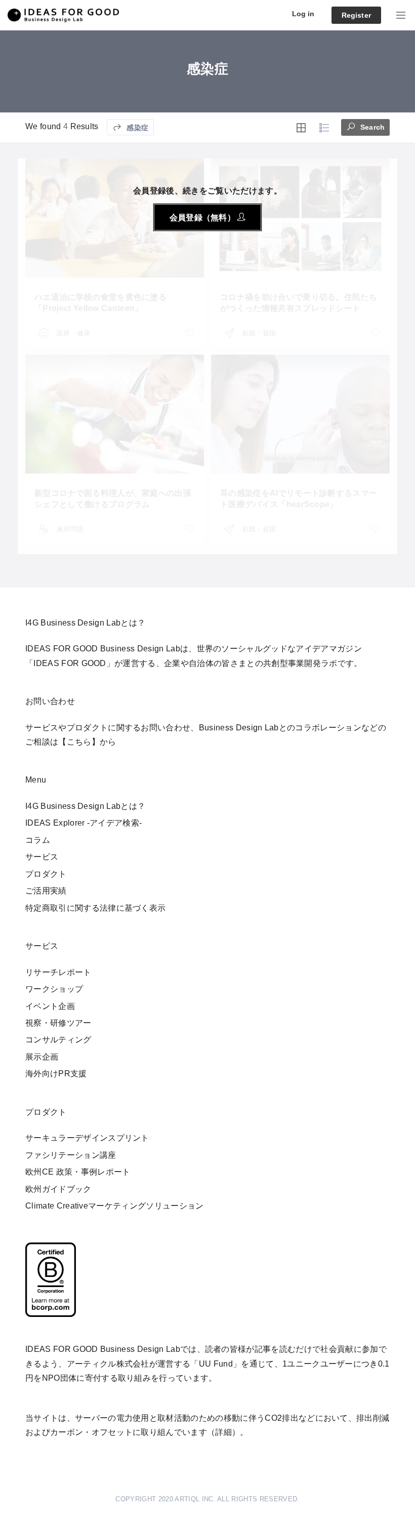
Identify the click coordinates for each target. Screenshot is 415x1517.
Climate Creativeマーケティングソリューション (114, 1205)
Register (356, 15)
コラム (37, 840)
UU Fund (216, 1363)
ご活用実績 (46, 890)
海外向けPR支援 (56, 1073)
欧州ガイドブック (58, 1189)
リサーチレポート (58, 972)
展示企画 (41, 1057)
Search (371, 127)
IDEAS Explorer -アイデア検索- (83, 823)
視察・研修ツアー (58, 1023)
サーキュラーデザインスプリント (87, 1138)
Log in (303, 14)
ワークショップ (54, 989)
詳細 (223, 1432)
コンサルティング (58, 1039)
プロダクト (46, 874)
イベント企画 (50, 1006)
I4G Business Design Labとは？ (85, 806)
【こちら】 (79, 741)
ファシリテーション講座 (70, 1155)
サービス (41, 856)
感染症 (136, 128)
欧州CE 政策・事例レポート (77, 1172)
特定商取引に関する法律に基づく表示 (95, 908)
